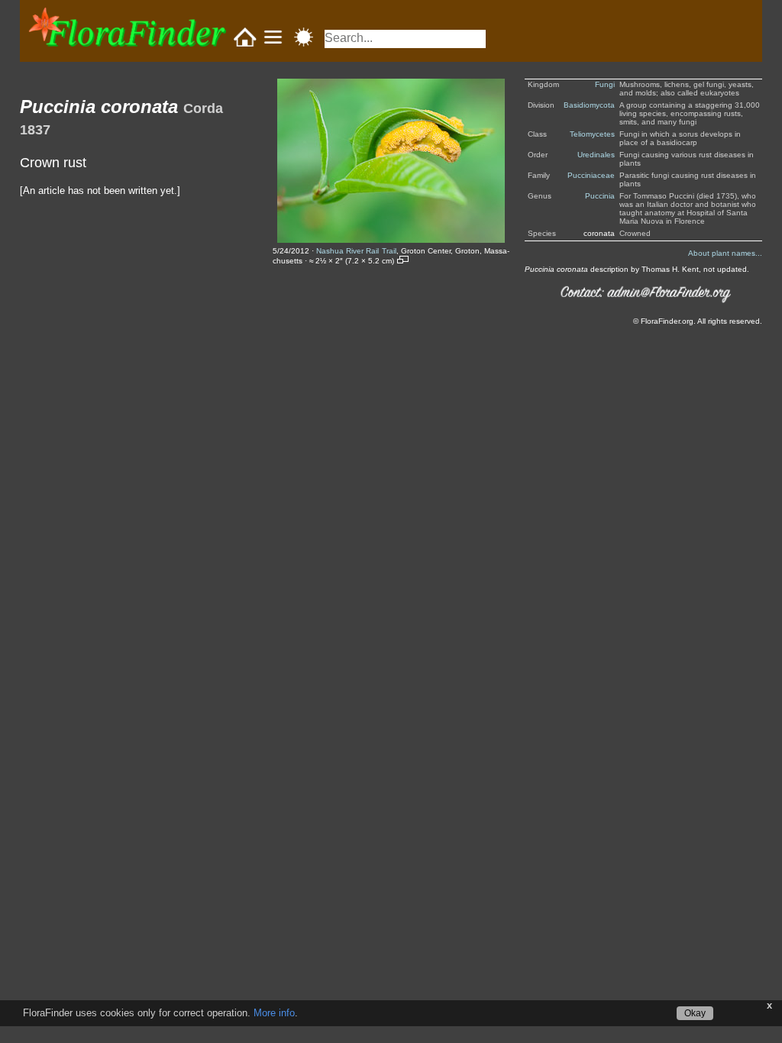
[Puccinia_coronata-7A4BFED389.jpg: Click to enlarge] (391, 161)
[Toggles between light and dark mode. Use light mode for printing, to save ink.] (303, 37)
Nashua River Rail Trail (356, 251)
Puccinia (600, 196)
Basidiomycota (589, 105)
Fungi (605, 84)
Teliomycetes (592, 134)
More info (274, 1013)
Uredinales (596, 154)
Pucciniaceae (591, 175)
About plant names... (725, 253)
